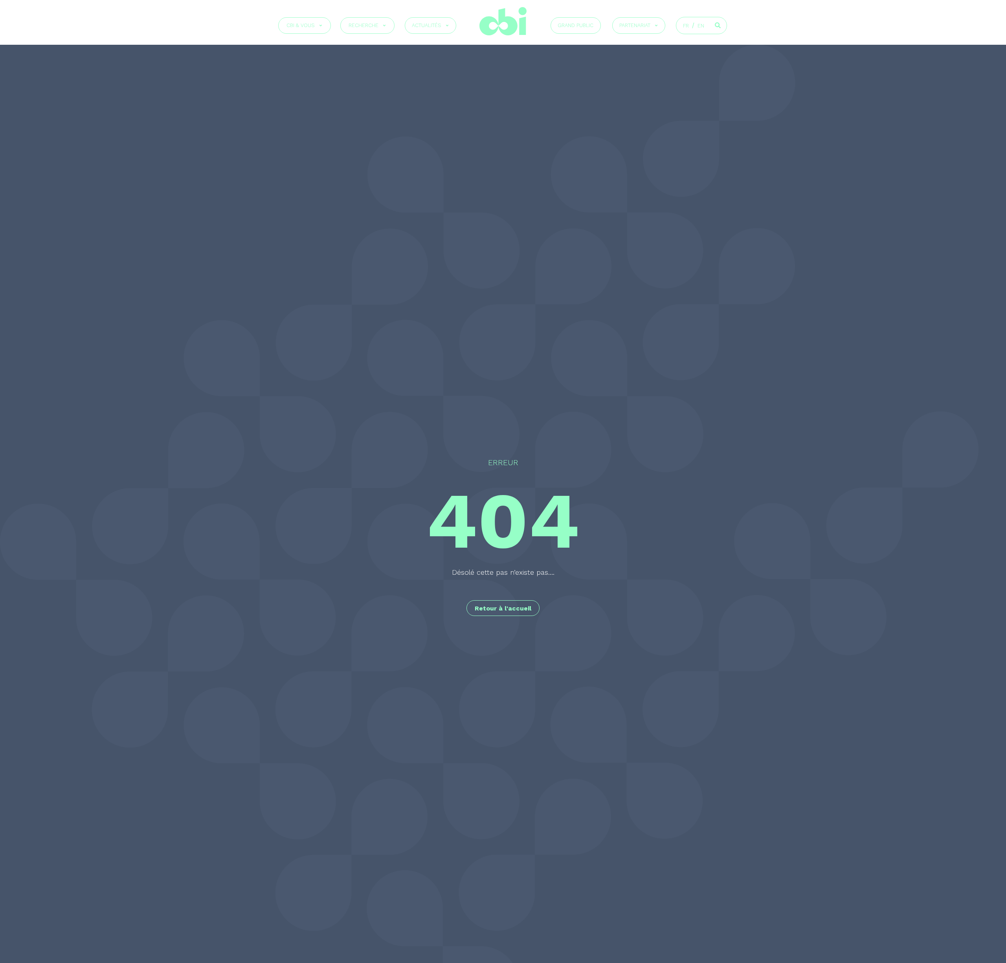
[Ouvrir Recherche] (384, 25)
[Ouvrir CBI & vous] (321, 25)
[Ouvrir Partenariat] (656, 25)
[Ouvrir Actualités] (447, 25)
